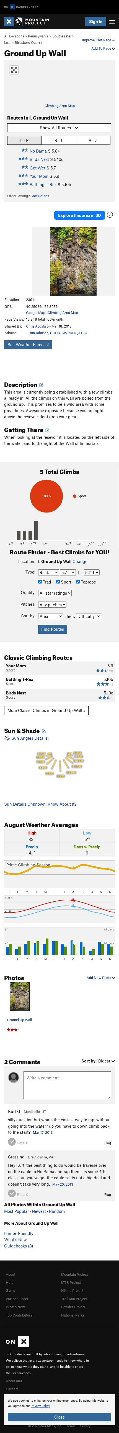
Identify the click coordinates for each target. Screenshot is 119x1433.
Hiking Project (72, 1290)
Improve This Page (97, 40)
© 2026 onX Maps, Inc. (45, 1426)
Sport (65, 581)
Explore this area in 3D (79, 215)
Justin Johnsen (37, 333)
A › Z (93, 140)
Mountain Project (74, 1274)
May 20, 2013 (62, 1184)
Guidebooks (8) (18, 1245)
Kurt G (14, 1111)
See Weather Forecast (28, 344)
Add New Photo (99, 977)
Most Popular (16, 1211)
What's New (15, 1239)
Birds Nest (39, 159)
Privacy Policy (40, 1406)
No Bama (38, 150)
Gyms (10, 1290)
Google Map (35, 312)
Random (57, 1211)
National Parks (72, 1315)
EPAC (83, 333)
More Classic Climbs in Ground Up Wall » (46, 710)
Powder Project (73, 1307)
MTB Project (71, 1282)
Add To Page (101, 48)
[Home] (29, 21)
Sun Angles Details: (46, 756)
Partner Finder (17, 1299)
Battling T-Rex (43, 184)
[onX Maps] (17, 1346)
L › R (24, 140)
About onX (14, 1381)
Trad (46, 581)
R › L (59, 140)
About (10, 1274)
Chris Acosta (36, 326)
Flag (107, 1143)
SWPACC (69, 333)
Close (59, 1416)
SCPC (55, 333)
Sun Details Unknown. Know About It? (40, 804)
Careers (12, 1389)
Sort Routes (39, 196)
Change (80, 561)
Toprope (88, 581)
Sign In (95, 21)
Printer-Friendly (18, 1233)
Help (9, 1282)
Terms (71, 1426)
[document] (59, 1409)
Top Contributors (19, 1315)
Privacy (85, 1426)
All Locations (14, 36)
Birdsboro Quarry (28, 42)
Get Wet (37, 167)
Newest (39, 1211)
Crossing (16, 1156)
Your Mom (39, 176)
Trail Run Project (74, 1299)
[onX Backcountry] (21, 7)
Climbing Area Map (60, 105)
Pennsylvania (38, 36)
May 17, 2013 (43, 1132)
